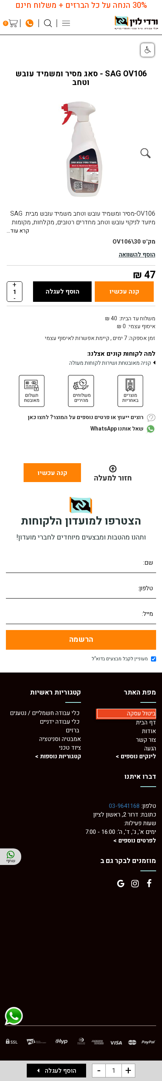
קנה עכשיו (124, 291)
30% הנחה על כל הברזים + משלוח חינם (81, 5)
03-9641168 (124, 806)
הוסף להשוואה (137, 254)
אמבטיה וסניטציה (60, 739)
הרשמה (81, 639)
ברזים (72, 730)
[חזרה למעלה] (112, 472)
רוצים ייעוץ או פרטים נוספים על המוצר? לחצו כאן (86, 417)
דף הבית (146, 722)
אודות (149, 731)
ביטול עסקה (141, 713)
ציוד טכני (70, 747)
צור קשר (146, 739)
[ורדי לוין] (136, 22)
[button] (147, 50)
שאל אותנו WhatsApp (117, 429)
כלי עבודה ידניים (59, 721)
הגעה (150, 748)
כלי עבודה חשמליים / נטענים (45, 713)
